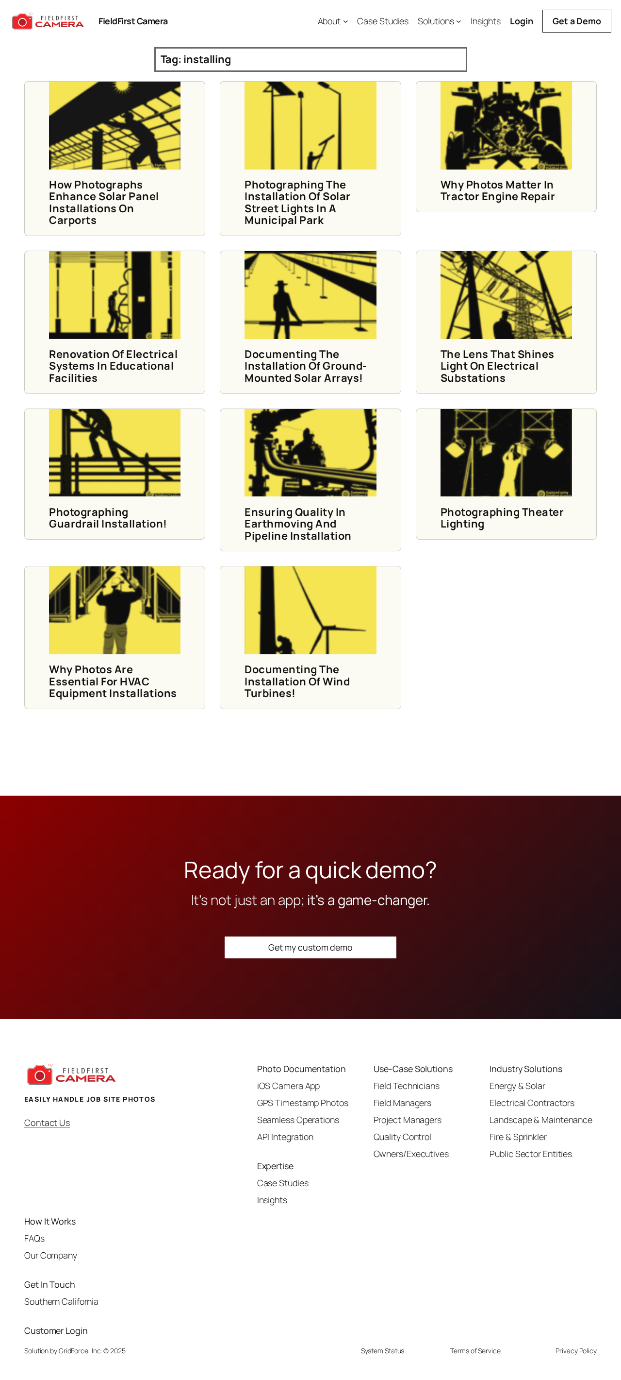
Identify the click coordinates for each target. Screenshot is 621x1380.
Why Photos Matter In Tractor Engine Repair (498, 191)
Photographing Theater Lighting (502, 518)
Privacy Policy (576, 1350)
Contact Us (47, 1122)
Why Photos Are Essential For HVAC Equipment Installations (113, 681)
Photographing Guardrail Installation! (108, 518)
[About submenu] (345, 21)
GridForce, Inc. (80, 1350)
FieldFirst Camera (133, 21)
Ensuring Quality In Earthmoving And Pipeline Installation (298, 524)
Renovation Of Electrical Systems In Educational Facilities (113, 366)
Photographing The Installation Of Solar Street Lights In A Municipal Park (298, 202)
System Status (383, 1350)
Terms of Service (475, 1350)
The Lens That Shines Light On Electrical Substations (498, 366)
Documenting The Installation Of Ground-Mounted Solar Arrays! (306, 366)
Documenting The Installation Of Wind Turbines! (297, 681)
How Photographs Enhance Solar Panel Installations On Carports (104, 202)
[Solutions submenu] (458, 21)
